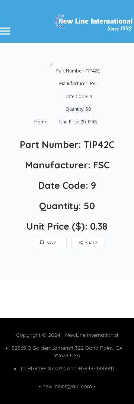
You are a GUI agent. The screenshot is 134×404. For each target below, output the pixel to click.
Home (40, 122)
